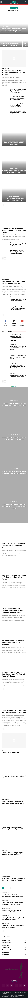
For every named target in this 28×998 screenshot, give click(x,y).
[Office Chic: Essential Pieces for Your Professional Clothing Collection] (14, 630)
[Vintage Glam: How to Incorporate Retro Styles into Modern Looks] (5, 309)
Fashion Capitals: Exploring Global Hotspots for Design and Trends (14, 230)
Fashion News (14, 168)
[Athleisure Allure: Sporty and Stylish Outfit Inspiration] (11, 40)
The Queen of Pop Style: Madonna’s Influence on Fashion (14, 777)
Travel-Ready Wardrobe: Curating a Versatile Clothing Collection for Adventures (14, 142)
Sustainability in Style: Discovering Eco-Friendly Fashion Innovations (17, 252)
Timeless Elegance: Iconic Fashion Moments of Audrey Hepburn (18, 112)
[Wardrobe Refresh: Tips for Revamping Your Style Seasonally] (5, 347)
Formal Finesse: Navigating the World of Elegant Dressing (18, 244)
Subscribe (22, 320)
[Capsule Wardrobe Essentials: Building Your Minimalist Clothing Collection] (5, 337)
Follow (14, 320)
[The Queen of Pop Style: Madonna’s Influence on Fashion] (14, 764)
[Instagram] (7, 985)
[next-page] (5, 205)
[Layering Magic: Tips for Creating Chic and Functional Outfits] (5, 105)
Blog (3, 750)
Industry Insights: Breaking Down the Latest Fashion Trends (14, 171)
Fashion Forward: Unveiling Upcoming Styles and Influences (18, 301)
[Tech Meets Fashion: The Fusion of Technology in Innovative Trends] (14, 565)
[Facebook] (3, 985)
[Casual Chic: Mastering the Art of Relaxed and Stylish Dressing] (14, 472)
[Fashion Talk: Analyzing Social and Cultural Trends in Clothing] (14, 404)
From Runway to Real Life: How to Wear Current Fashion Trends (13, 879)
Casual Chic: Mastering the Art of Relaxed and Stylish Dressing (12, 903)
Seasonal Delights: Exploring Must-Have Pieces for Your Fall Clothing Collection (13, 674)
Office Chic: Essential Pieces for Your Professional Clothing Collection (14, 642)
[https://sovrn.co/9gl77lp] (14, 740)
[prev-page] (3, 205)
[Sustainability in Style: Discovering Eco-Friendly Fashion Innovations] (5, 252)
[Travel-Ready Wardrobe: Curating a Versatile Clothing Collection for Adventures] (14, 132)
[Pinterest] (16, 985)
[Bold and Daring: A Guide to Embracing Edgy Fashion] (5, 375)
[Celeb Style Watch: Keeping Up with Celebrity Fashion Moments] (14, 789)
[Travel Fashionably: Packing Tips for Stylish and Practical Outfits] (5, 91)
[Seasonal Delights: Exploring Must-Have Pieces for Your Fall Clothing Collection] (14, 662)
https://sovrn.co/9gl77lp (14, 10)
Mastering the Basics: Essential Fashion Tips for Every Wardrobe (17, 366)
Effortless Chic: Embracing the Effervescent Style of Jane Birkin (13, 545)
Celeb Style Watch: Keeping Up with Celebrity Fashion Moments (13, 802)
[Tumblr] (20, 985)
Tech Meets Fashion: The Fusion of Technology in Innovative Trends (14, 577)
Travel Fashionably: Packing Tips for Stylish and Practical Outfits (18, 91)
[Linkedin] (11, 985)
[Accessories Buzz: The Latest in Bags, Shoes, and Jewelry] (14, 270)
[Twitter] (24, 985)
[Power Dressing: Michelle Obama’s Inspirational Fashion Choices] (14, 58)
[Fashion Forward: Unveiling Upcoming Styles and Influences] (5, 301)
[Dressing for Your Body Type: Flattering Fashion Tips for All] (14, 815)
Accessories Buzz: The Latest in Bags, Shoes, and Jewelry (13, 283)
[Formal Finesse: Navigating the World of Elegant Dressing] (5, 245)
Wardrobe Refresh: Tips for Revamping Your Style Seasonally (18, 348)
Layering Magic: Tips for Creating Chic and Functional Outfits (17, 105)
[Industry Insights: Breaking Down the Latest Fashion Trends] (14, 160)
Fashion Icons (5, 68)
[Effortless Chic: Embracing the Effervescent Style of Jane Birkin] (14, 533)
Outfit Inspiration (5, 26)
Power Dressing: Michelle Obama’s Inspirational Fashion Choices (13, 73)
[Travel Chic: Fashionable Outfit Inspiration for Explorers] (14, 24)
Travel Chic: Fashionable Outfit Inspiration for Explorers (14, 199)
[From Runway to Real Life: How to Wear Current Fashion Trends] (14, 866)
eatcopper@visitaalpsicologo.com (14, 981)
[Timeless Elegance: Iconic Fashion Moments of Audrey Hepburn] (5, 113)
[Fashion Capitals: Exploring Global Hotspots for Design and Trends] (14, 216)
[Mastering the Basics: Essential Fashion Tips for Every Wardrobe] (5, 365)
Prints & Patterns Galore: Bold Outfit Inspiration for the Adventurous (17, 98)
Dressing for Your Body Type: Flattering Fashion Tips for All (12, 828)
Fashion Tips (13, 344)
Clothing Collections (14, 138)
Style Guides (13, 373)
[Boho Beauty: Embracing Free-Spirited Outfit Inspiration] (14, 438)
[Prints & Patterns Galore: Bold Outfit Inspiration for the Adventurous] (5, 98)
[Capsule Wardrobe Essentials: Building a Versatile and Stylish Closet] (14, 506)
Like (6, 320)
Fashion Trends (6, 876)
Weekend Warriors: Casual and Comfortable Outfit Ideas (11, 911)
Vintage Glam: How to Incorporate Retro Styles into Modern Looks (17, 308)
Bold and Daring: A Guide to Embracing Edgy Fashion (18, 376)
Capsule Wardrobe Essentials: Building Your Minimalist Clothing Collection (17, 338)
